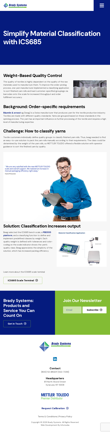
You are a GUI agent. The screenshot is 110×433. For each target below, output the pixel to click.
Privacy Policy (65, 416)
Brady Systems (15, 5)
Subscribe (92, 310)
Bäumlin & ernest (12, 112)
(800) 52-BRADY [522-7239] (55, 371)
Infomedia (65, 425)
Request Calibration (53, 408)
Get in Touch (15, 323)
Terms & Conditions (47, 416)
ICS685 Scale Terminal (21, 280)
